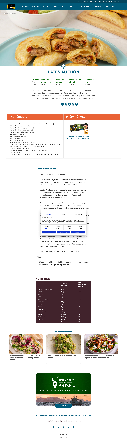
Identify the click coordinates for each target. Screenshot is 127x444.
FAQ (37, 415)
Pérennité (70, 6)
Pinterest (63, 426)
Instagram (53, 426)
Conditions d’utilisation (66, 415)
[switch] (58, 228)
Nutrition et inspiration (52, 6)
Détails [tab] (63, 214)
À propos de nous (95, 1)
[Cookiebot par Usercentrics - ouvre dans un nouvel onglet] (80, 211)
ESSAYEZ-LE (63, 406)
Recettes (35, 6)
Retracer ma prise (85, 6)
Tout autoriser (77, 232)
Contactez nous (107, 1)
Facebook (58, 426)
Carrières (78, 415)
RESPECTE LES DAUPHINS (105, 6)
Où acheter (85, 1)
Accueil (6, 13)
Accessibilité (87, 415)
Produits (25, 6)
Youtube (68, 426)
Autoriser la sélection (63, 232)
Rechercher (79, 1)
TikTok (73, 426)
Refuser (49, 232)
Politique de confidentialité (48, 415)
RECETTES (12, 13)
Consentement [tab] (48, 214)
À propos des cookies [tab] (78, 214)
